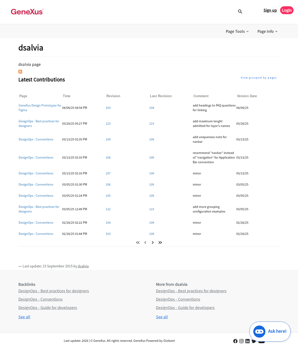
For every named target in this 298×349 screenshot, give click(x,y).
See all (24, 316)
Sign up (270, 10)
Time (67, 95)
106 (108, 184)
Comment (201, 95)
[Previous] (145, 242)
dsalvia (83, 266)
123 (108, 123)
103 (108, 108)
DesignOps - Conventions (36, 139)
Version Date (247, 95)
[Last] (160, 242)
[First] (138, 242)
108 (108, 157)
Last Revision (161, 95)
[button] (238, 31)
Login (287, 10)
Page (23, 95)
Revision (113, 95)
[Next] (152, 242)
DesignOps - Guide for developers (47, 307)
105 (108, 195)
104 (151, 108)
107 (108, 173)
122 (108, 209)
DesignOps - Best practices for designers (53, 290)
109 (108, 139)
